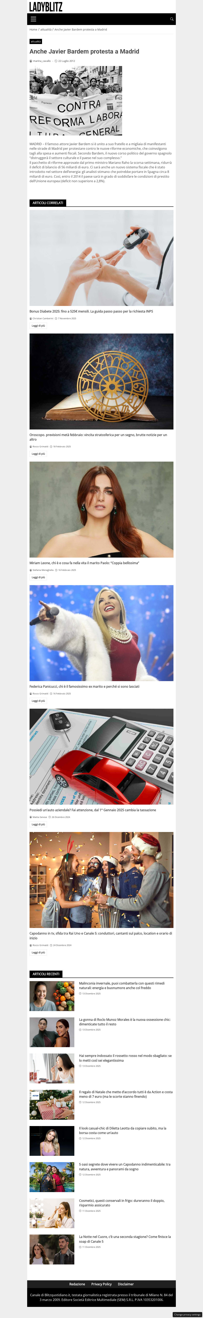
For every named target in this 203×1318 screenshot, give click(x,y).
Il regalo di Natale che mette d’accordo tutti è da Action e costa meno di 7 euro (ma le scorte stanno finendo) (126, 1094)
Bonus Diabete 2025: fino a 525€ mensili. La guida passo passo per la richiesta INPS (91, 311)
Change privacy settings (187, 1314)
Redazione (77, 1284)
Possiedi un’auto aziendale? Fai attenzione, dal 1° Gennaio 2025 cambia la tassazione (93, 810)
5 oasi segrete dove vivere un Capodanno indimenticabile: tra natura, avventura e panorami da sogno (124, 1166)
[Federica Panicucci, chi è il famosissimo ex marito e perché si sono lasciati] (101, 633)
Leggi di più (38, 325)
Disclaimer (126, 1284)
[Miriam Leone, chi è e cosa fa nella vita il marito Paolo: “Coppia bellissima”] (101, 510)
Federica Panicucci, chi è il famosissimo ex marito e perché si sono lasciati (84, 686)
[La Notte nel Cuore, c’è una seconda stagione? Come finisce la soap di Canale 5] (52, 1249)
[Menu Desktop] (33, 19)
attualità (36, 41)
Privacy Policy (101, 1284)
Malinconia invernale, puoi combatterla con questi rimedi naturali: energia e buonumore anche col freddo (122, 985)
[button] (171, 19)
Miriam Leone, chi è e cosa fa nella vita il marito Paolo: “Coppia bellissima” (84, 563)
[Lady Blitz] (46, 6)
